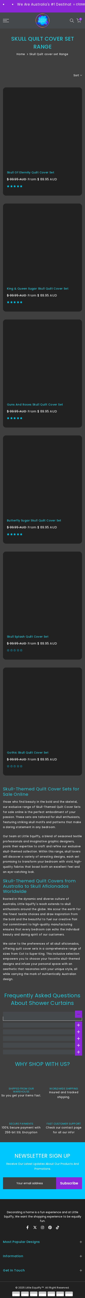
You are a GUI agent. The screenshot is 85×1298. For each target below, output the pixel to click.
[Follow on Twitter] (35, 1227)
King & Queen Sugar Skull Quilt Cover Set (37, 289)
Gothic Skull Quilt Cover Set (27, 753)
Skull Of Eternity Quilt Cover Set (30, 172)
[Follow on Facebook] (27, 1227)
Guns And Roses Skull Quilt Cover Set (35, 405)
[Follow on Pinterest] (50, 1227)
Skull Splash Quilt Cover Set (27, 637)
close (80, 4)
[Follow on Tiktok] (57, 1227)
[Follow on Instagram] (42, 1227)
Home (21, 54)
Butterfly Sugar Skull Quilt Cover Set (34, 520)
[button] (15, 186)
